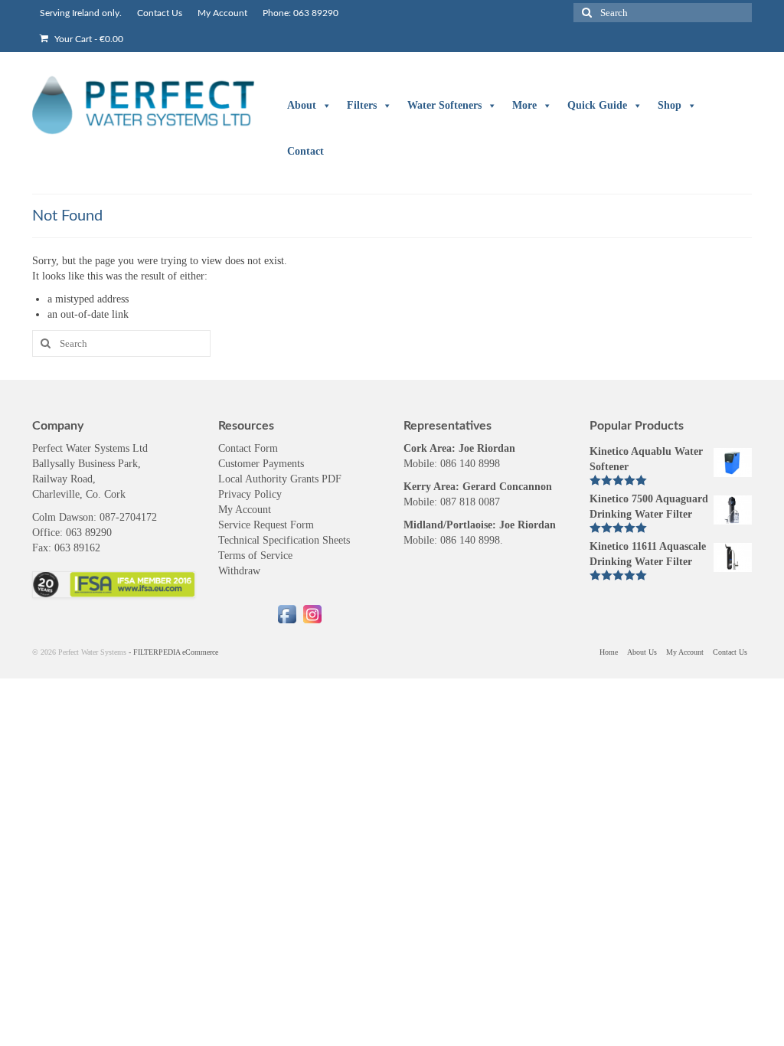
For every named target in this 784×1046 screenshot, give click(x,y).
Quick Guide (597, 105)
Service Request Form (266, 525)
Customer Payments (261, 463)
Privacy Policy (250, 494)
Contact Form (248, 448)
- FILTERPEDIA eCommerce (173, 652)
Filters (362, 105)
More (524, 105)
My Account (244, 509)
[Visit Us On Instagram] (312, 613)
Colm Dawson (62, 517)
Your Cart (87, 39)
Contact (305, 151)
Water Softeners (444, 105)
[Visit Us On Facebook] (286, 613)
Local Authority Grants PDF (279, 479)
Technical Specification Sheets (284, 540)
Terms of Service (255, 555)
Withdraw (239, 571)
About (301, 105)
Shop (669, 105)
